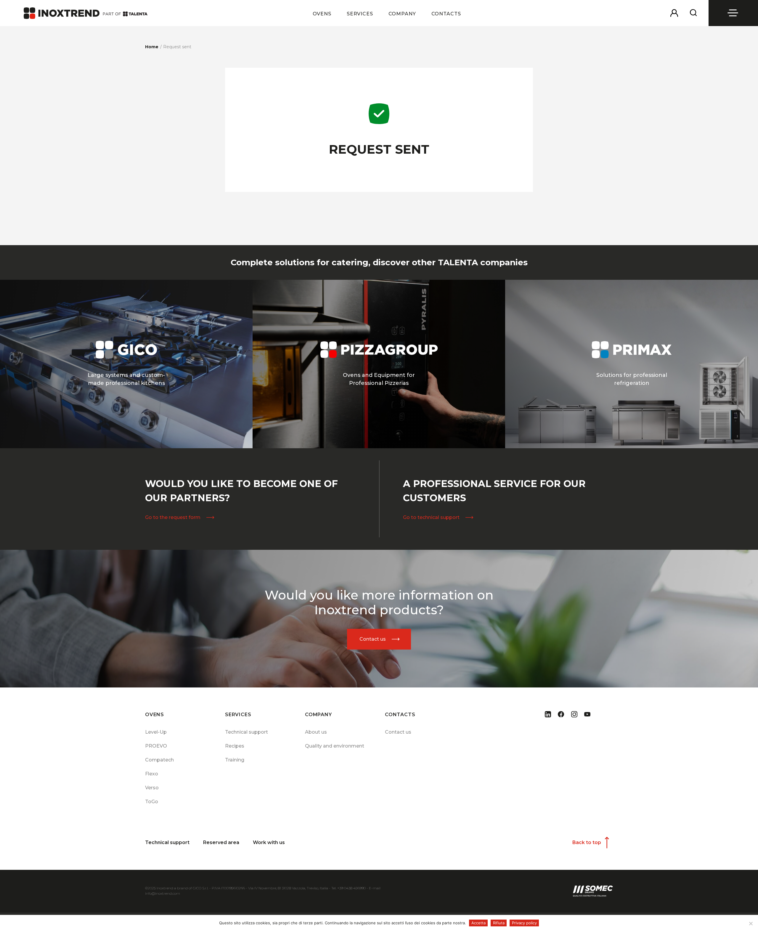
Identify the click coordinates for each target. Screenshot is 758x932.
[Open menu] (733, 13)
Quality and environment (334, 746)
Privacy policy (524, 922)
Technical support (246, 732)
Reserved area (221, 842)
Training (234, 760)
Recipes (234, 746)
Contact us (398, 732)
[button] (322, 18)
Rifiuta (499, 922)
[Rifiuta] (751, 923)
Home (151, 46)
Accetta (478, 922)
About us (316, 732)
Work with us (269, 842)
